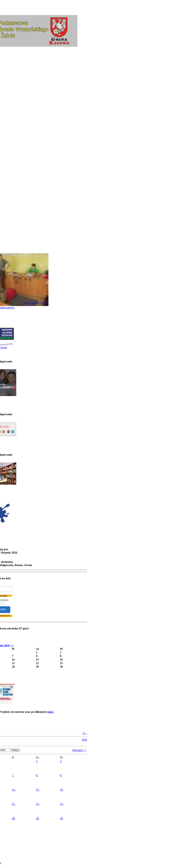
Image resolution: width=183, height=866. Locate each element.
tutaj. (50, 711)
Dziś (84, 739)
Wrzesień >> (79, 750)
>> (12, 645)
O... (85, 733)
